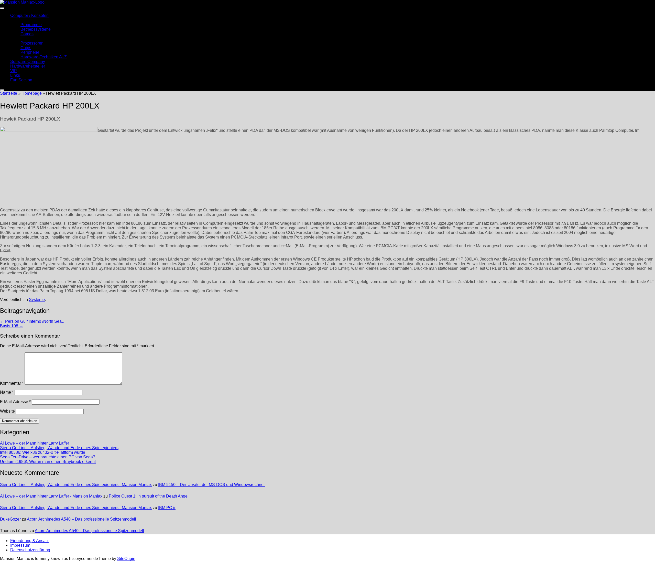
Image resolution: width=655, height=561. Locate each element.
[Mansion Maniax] (22, 2)
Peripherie (29, 52)
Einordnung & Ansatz (29, 540)
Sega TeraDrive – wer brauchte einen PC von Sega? (47, 457)
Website (7, 411)
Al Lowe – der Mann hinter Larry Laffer (34, 443)
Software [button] (18, 20)
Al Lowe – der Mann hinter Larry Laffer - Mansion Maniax (51, 496)
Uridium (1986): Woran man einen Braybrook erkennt (48, 461)
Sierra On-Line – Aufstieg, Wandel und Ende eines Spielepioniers (59, 448)
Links (15, 75)
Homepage (31, 93)
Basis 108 (11, 326)
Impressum (20, 545)
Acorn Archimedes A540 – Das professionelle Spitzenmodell (81, 519)
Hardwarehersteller (27, 66)
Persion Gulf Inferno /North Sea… (33, 321)
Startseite (8, 93)
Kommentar (12, 383)
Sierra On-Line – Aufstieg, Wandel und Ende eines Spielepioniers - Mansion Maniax (76, 484)
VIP (13, 71)
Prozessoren (31, 43)
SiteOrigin (126, 558)
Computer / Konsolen (29, 15)
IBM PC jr (167, 507)
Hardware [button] (19, 38)
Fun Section (21, 80)
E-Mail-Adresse (15, 402)
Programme (31, 25)
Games (27, 34)
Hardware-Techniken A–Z (43, 57)
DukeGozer (10, 519)
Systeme (37, 299)
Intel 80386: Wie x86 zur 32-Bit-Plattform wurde (42, 452)
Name (7, 392)
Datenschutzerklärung (30, 550)
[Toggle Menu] (2, 8)
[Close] (2, 90)
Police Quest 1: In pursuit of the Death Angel (149, 496)
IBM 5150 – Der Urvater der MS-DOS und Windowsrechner (211, 484)
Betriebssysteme (35, 29)
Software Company (27, 61)
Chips (25, 48)
